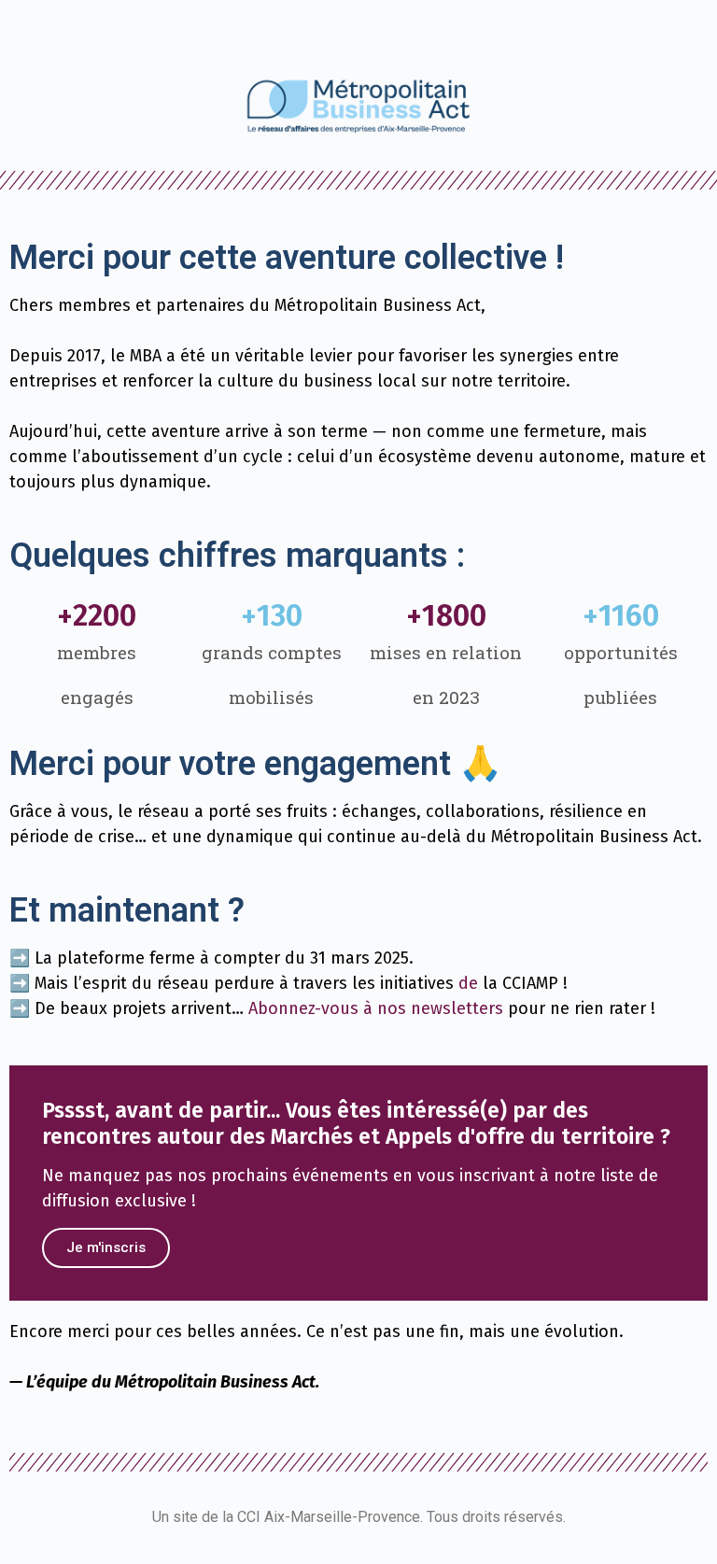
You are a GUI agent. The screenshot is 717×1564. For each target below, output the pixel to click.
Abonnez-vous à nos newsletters (375, 1008)
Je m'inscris (106, 1247)
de (468, 983)
